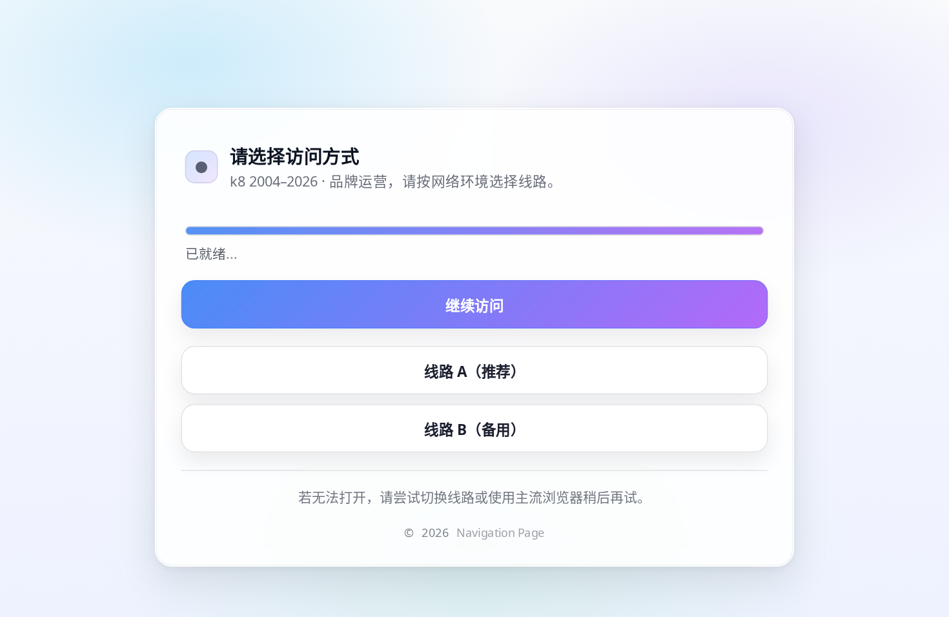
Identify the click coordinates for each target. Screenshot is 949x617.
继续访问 (474, 304)
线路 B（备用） (474, 428)
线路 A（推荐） (474, 370)
